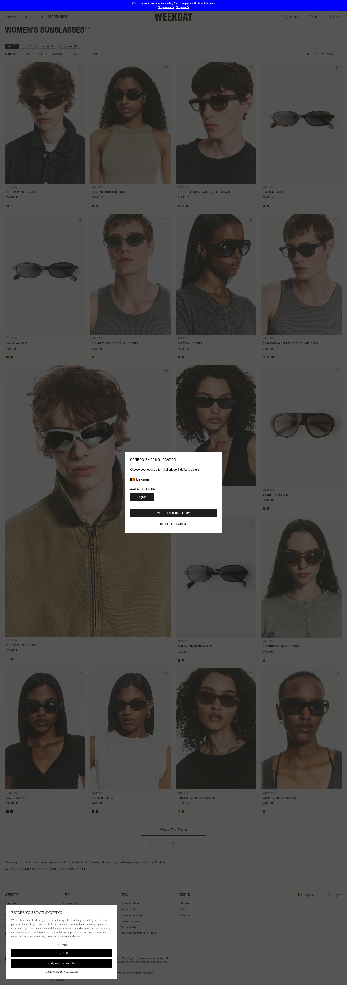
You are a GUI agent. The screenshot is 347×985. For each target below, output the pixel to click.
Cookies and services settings (62, 971)
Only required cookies (61, 963)
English (141, 497)
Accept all (62, 953)
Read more (62, 945)
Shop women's (166, 7)
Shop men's (182, 7)
